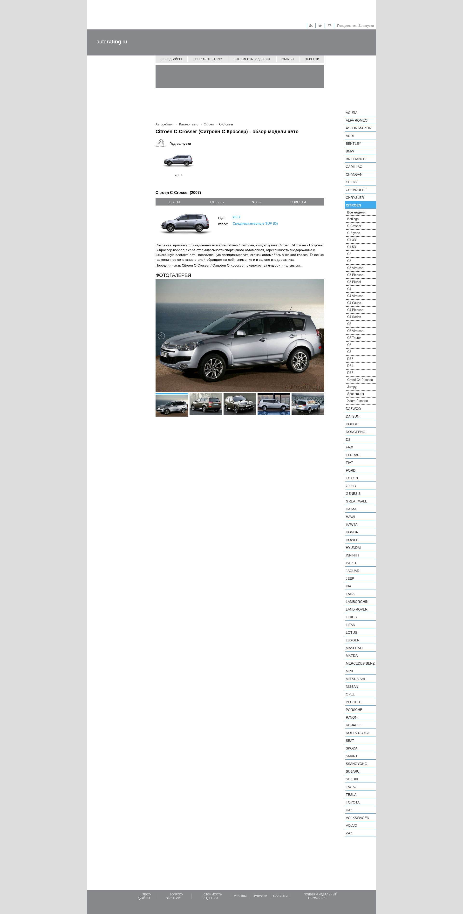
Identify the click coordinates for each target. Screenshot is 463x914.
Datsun (352, 416)
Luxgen (353, 640)
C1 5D (351, 247)
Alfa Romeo (357, 120)
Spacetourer (355, 394)
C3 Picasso (355, 275)
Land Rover (357, 609)
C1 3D (351, 240)
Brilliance (355, 159)
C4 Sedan (354, 317)
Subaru (353, 771)
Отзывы (287, 59)
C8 (349, 352)
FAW (349, 447)
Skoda (351, 748)
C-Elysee (353, 233)
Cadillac (354, 167)
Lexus (351, 617)
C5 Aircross (355, 331)
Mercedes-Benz (360, 663)
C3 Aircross (355, 268)
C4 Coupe (354, 303)
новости (298, 202)
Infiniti (352, 555)
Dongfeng (355, 432)
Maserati (354, 648)
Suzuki (352, 779)
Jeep (350, 578)
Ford (350, 470)
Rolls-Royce (358, 733)
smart (352, 756)
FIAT (349, 463)
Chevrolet (356, 190)
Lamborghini (357, 602)
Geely (351, 486)
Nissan (352, 686)
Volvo (351, 825)
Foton (352, 478)
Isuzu (351, 563)
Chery (351, 182)
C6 (349, 345)
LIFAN (350, 625)
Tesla (351, 795)
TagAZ (351, 787)
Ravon (351, 717)
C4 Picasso (355, 310)
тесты (174, 202)
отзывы (217, 202)
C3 (349, 261)
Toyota (353, 802)
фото (256, 202)
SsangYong (356, 764)
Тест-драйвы (171, 59)
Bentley (353, 143)
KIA (348, 586)
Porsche (354, 710)
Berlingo (353, 219)
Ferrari (353, 455)
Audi (350, 136)
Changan (354, 174)
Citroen (353, 205)
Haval (351, 517)
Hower (352, 540)
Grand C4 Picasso (360, 380)
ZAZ (349, 833)
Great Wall (356, 501)
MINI (349, 671)
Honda (352, 532)
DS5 (350, 373)
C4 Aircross (355, 296)
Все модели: (357, 212)
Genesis (353, 493)
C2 (349, 254)
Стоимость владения (252, 59)
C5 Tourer (354, 338)
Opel (350, 694)
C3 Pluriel (354, 282)
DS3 (350, 359)
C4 (349, 289)
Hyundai (353, 548)
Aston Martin (358, 128)
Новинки (280, 896)
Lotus (351, 632)
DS (348, 439)
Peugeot (354, 702)
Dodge (352, 424)
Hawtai (352, 524)
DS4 (350, 366)
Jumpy (352, 387)
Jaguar (352, 571)
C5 (349, 324)
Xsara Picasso (357, 401)
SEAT (350, 740)
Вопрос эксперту (207, 59)
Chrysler (355, 197)
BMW (350, 151)
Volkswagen (357, 818)
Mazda (352, 656)
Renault (353, 725)
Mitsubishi (355, 679)
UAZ (349, 810)
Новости (312, 59)
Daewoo (353, 409)
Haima (351, 509)
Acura (351, 113)
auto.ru (111, 42)
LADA (350, 594)
